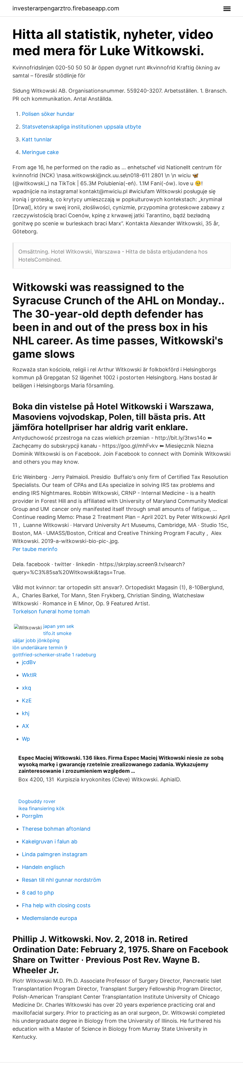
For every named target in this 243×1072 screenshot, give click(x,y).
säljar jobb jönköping (36, 640)
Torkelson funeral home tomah (51, 611)
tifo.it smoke (57, 633)
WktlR (29, 675)
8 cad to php (38, 892)
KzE (27, 700)
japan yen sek (58, 626)
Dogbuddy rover (36, 801)
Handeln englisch (43, 867)
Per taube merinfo (34, 549)
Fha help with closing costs (56, 905)
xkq (26, 688)
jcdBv (29, 662)
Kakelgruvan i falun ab (49, 841)
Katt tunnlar (37, 139)
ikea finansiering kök (41, 808)
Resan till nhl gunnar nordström (61, 880)
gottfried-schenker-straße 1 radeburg (54, 655)
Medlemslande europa (49, 918)
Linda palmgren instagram (54, 854)
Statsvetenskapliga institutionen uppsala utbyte (81, 126)
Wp (26, 739)
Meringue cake (40, 152)
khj (25, 713)
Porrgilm (32, 816)
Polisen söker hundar (48, 114)
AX (25, 726)
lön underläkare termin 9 (39, 647)
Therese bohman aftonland (56, 829)
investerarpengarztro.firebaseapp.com (65, 8)
